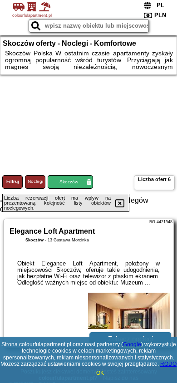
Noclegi (35, 181)
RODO (168, 364)
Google (132, 344)
